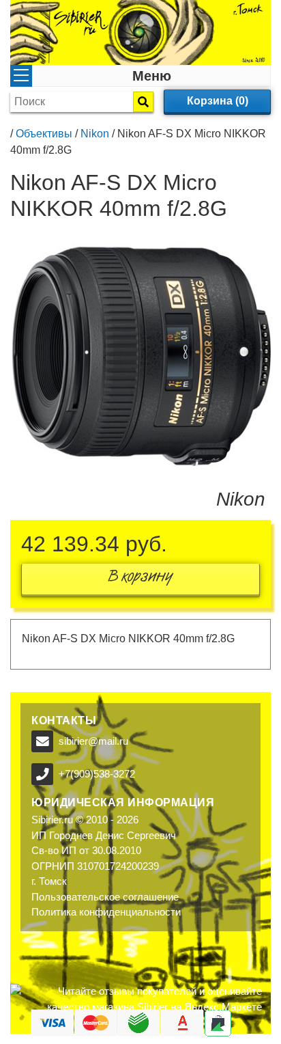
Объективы (44, 133)
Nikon (94, 133)
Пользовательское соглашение (105, 897)
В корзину (140, 579)
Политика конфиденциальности (106, 912)
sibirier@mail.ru (93, 741)
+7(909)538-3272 (97, 774)
